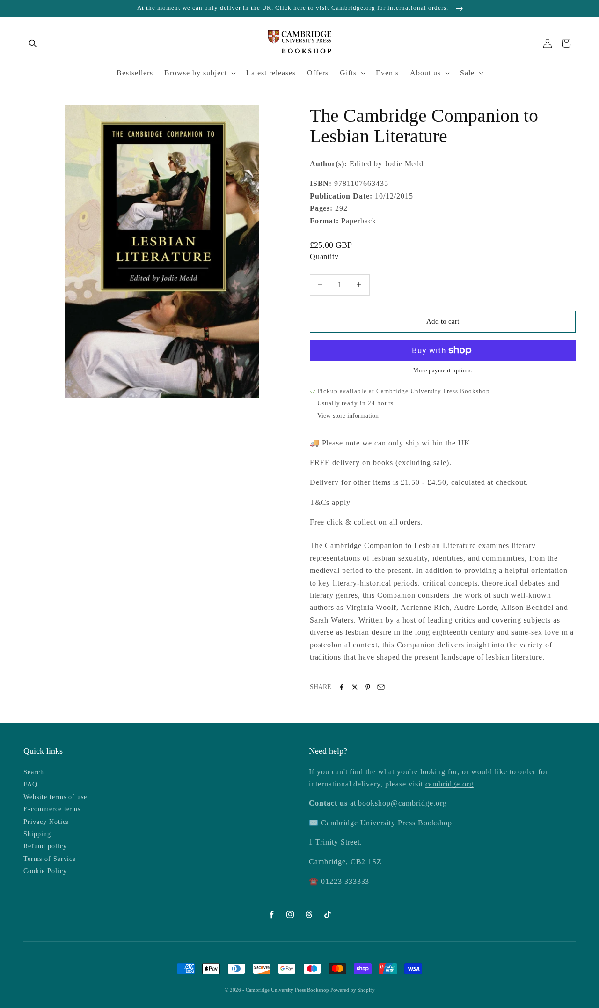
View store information (348, 415)
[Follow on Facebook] (271, 914)
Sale (467, 73)
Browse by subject (195, 73)
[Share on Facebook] (341, 687)
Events (387, 73)
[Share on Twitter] (354, 687)
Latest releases (271, 73)
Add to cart (442, 321)
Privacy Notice (46, 821)
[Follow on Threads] (309, 914)
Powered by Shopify (352, 990)
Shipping (37, 834)
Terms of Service (49, 858)
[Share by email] (381, 687)
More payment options (442, 370)
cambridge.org (449, 784)
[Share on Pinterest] (368, 687)
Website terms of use (55, 796)
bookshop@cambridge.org (402, 803)
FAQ (30, 784)
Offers (318, 73)
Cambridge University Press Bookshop (288, 990)
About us (425, 73)
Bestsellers (135, 73)
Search (33, 772)
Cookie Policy (44, 871)
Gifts (348, 73)
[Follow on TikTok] (327, 914)
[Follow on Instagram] (290, 914)
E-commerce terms (51, 809)
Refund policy (44, 846)
